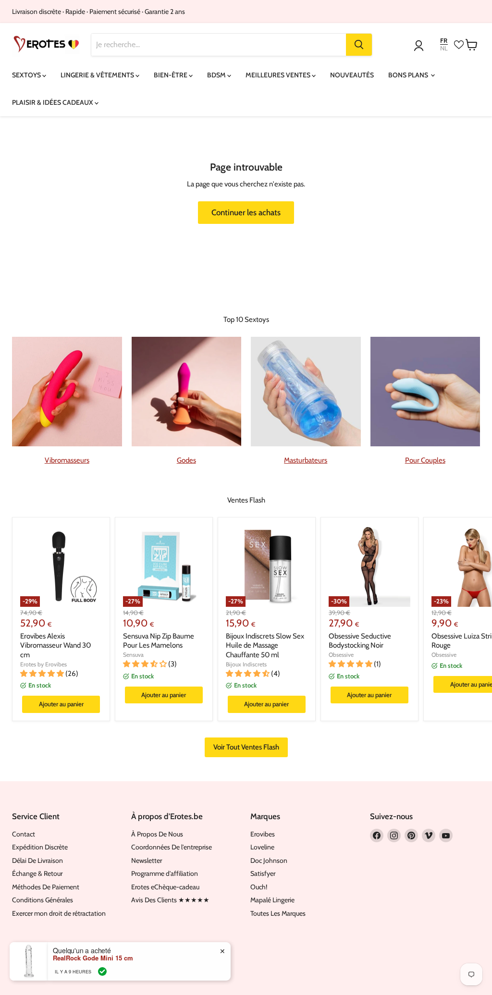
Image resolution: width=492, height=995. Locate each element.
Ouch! (258, 887)
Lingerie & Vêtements (98, 75)
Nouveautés (352, 75)
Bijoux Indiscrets (246, 664)
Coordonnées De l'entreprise (171, 847)
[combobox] (218, 45)
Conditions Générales (42, 900)
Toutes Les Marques (278, 913)
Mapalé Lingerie (272, 900)
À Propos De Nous (157, 834)
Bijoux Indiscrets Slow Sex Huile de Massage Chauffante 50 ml (265, 645)
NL (444, 48)
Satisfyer (262, 873)
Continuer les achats (246, 212)
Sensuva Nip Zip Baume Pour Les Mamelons (158, 641)
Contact (23, 834)
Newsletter (146, 860)
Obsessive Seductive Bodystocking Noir (360, 641)
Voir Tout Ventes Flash (246, 747)
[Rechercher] (359, 45)
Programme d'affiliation (164, 873)
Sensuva (133, 654)
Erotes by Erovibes (43, 664)
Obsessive (341, 654)
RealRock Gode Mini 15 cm (93, 958)
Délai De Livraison (37, 860)
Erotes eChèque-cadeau (165, 887)
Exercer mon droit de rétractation (59, 913)
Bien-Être (171, 75)
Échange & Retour (37, 873)
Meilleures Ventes (279, 75)
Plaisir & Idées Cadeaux (53, 102)
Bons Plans (409, 75)
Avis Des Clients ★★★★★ (170, 900)
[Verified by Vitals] (102, 971)
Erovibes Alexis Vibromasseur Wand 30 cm (55, 645)
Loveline (262, 847)
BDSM (217, 75)
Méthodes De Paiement (45, 887)
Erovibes (262, 834)
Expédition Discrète (40, 847)
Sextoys (27, 75)
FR (443, 40)
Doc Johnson (268, 860)
